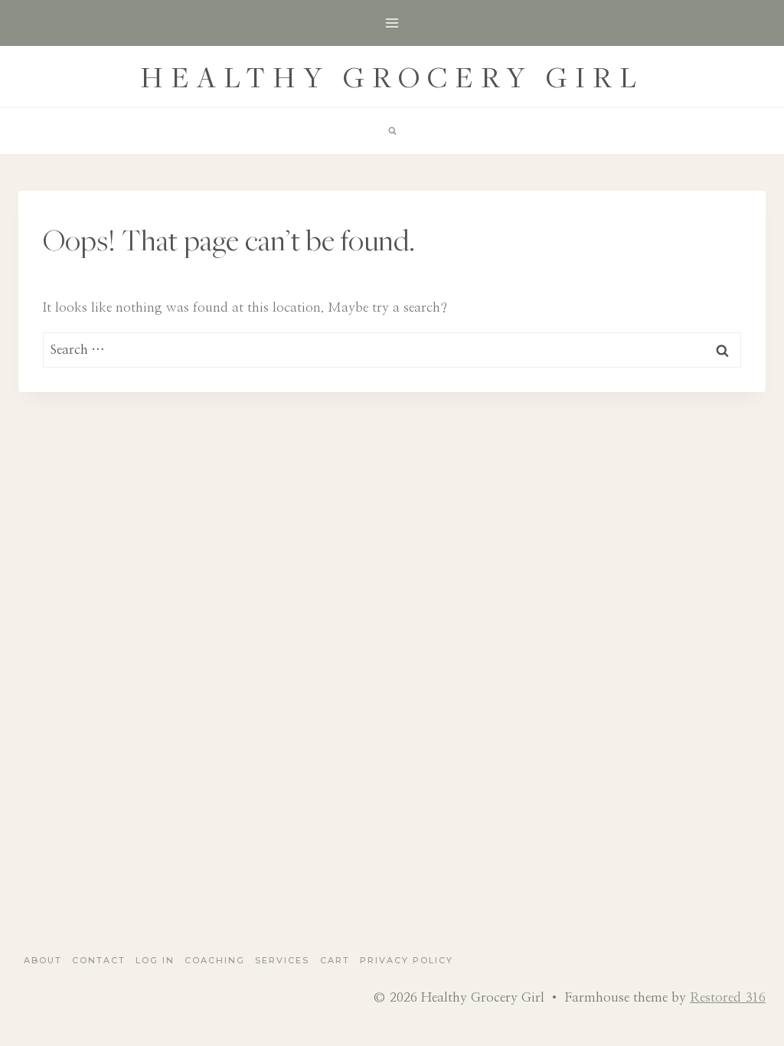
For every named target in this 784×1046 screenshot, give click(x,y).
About (43, 960)
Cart (335, 960)
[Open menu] (392, 22)
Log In (155, 960)
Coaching (215, 960)
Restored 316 (728, 997)
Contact (99, 960)
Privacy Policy (406, 960)
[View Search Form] (392, 131)
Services (282, 960)
